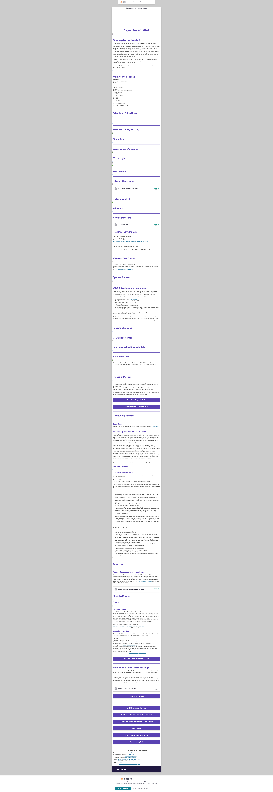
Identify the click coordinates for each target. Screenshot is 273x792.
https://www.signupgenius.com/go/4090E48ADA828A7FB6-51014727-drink (130, 241)
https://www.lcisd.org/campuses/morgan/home (129, 759)
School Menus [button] (136, 728)
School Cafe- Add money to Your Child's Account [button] (136, 721)
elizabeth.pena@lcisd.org (131, 756)
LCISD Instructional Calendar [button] (136, 708)
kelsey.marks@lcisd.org (130, 757)
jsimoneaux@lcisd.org (130, 752)
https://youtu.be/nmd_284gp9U (130, 645)
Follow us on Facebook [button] (136, 696)
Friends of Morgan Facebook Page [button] (136, 406)
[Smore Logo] (124, 2)
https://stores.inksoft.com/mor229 (126, 269)
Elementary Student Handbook (145, 581)
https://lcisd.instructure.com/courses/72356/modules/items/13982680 (129, 626)
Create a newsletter (123, 788)
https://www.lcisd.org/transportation (137, 653)
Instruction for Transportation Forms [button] (136, 658)
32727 (119, 760)
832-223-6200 (120, 762)
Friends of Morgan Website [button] (136, 400)
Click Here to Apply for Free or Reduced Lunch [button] (136, 715)
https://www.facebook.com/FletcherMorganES (129, 764)
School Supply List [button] (136, 742)
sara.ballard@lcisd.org (131, 754)
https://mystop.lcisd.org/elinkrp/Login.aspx (132, 641)
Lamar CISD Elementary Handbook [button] (136, 735)
